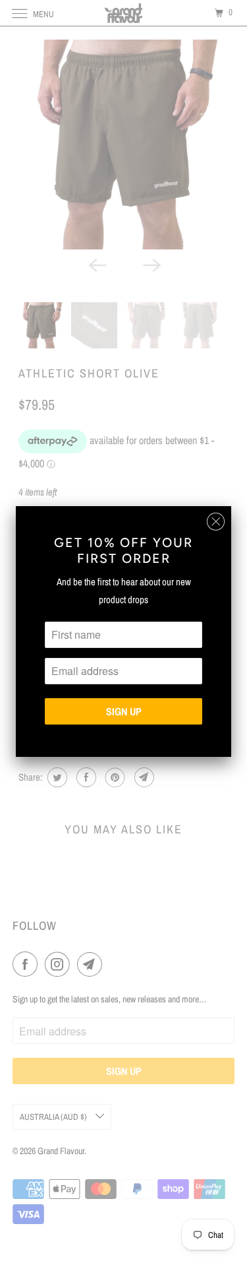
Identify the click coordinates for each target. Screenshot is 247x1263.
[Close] (216, 522)
